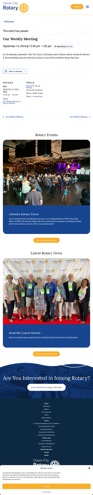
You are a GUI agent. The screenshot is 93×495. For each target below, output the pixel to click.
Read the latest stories (46, 354)
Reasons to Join (46, 446)
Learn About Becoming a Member (46, 387)
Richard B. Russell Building (33, 87)
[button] (89, 468)
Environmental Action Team (46, 426)
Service (46, 421)
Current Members (46, 441)
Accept (46, 486)
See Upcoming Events (46, 240)
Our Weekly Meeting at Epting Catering (11, 102)
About (46, 403)
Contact (46, 452)
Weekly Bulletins (46, 418)
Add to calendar (15, 71)
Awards (46, 409)
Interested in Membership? (46, 443)
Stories (46, 415)
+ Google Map (36, 96)
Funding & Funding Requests (46, 435)
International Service (46, 429)
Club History (46, 406)
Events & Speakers (46, 449)
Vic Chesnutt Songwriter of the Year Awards (46, 423)
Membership (46, 438)
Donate (77, 6)
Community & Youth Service (46, 432)
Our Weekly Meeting (14, 116)
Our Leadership (46, 412)
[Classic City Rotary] (26, 7)
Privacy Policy (47, 492)
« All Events (8, 21)
